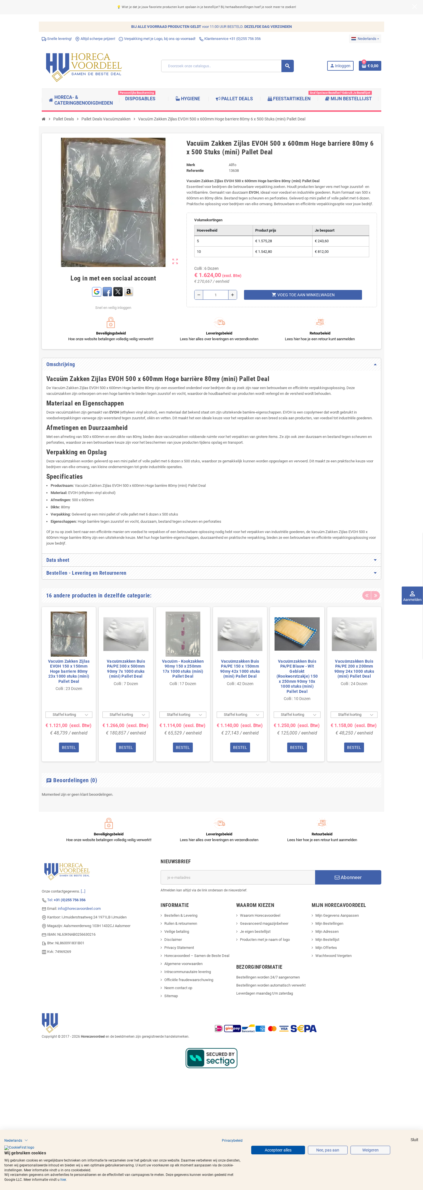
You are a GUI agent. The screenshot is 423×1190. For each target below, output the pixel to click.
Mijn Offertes (326, 947)
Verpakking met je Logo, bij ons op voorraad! (159, 38)
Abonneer (351, 877)
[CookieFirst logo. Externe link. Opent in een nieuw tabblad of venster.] (19, 1148)
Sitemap (171, 996)
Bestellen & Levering (180, 915)
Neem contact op (178, 988)
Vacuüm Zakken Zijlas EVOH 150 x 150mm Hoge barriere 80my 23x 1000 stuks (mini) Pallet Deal (69, 671)
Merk (190, 165)
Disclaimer (173, 939)
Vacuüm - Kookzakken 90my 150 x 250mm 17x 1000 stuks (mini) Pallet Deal (183, 669)
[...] (83, 891)
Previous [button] (366, 595)
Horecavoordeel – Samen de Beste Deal (196, 955)
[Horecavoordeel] (85, 66)
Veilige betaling (176, 931)
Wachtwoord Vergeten (333, 955)
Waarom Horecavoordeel (260, 915)
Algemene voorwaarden (183, 964)
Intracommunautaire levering (187, 972)
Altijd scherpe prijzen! (97, 38)
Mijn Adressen (327, 931)
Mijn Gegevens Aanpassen (337, 915)
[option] (68, 684)
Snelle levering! (59, 38)
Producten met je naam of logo (265, 939)
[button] (16, 1140)
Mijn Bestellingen (329, 923)
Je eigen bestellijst (255, 931)
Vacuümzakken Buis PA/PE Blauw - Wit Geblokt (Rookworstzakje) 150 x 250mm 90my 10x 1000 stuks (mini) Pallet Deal (297, 676)
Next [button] (375, 595)
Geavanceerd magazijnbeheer (264, 923)
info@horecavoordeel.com (79, 908)
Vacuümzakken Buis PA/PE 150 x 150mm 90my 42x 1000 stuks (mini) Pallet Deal (240, 669)
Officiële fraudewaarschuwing (188, 980)
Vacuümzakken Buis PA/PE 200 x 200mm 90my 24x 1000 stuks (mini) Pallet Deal (354, 669)
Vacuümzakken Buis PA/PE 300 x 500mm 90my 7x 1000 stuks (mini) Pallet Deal (126, 669)
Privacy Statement (179, 947)
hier (63, 1180)
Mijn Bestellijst (327, 939)
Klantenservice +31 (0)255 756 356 (232, 38)
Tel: (66, 900)
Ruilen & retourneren (180, 923)
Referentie (195, 170)
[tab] (211, 364)
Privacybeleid (232, 1140)
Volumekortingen (208, 220)
